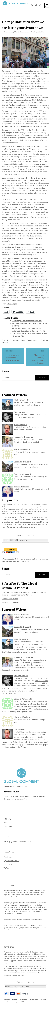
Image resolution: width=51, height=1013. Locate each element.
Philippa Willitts (38, 32)
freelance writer (41, 681)
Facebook (8, 857)
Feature (36, 340)
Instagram (8, 864)
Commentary (15, 340)
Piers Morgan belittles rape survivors (27, 321)
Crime (23, 340)
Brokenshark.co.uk (28, 652)
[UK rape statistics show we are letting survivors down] (25, 52)
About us (7, 822)
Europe (29, 340)
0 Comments (24, 32)
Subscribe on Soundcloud (12, 602)
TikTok (6, 868)
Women (5, 343)
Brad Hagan (12, 304)
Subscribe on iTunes (10, 598)
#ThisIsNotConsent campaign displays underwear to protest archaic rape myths (28, 329)
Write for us (8, 826)
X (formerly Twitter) (12, 861)
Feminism (44, 340)
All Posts (7, 819)
